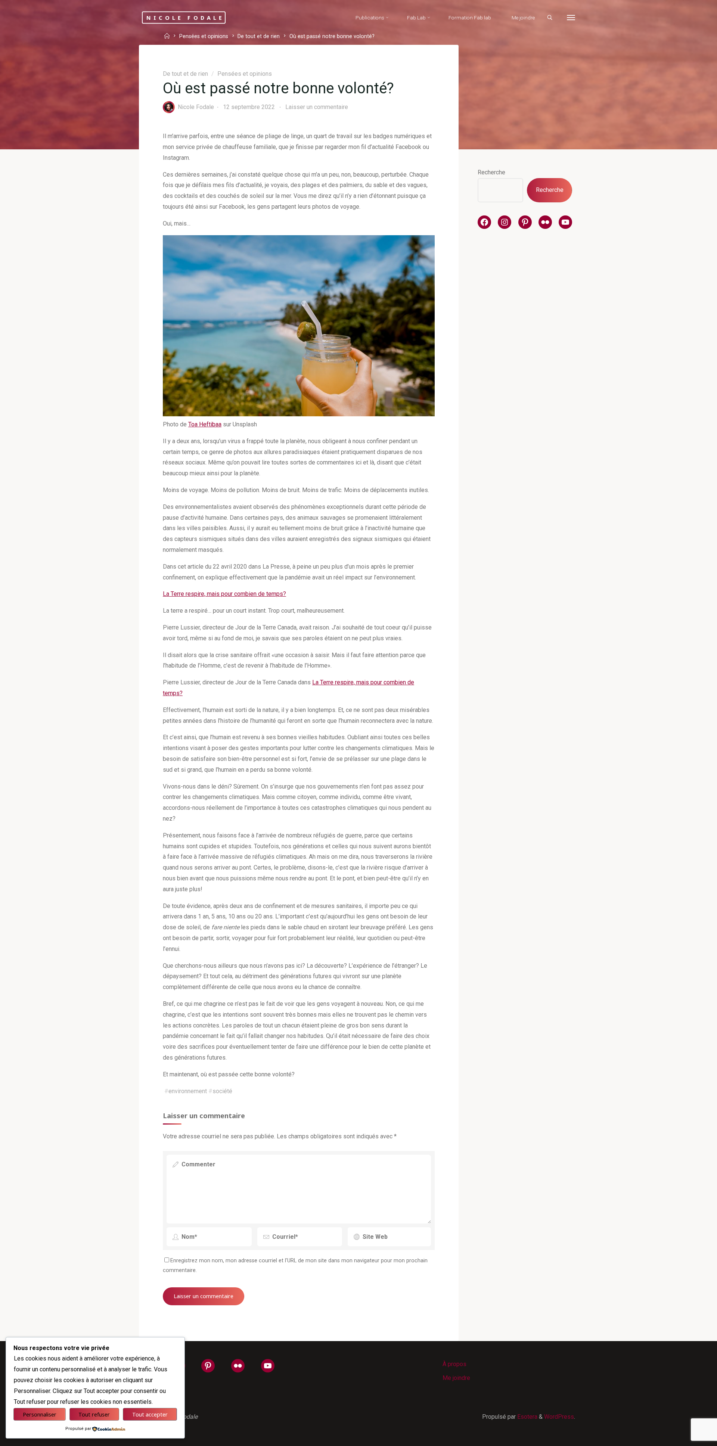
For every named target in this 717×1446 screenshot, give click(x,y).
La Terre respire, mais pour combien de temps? (224, 593)
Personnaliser (39, 1414)
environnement (187, 1091)
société (222, 1091)
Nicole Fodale (185, 17)
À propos (454, 1364)
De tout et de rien (259, 37)
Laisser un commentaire (316, 107)
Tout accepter (150, 1414)
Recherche (491, 172)
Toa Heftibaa (204, 424)
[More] (571, 18)
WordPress (559, 1416)
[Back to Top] (688, 1435)
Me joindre (456, 1377)
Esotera (526, 1416)
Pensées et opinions (203, 37)
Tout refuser (94, 1414)
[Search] (549, 18)
